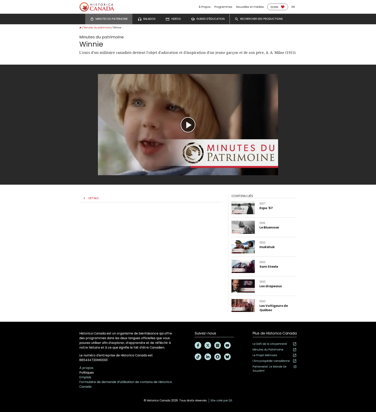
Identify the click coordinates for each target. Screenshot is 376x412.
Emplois (85, 377)
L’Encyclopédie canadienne (271, 361)
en (293, 7)
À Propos (205, 7)
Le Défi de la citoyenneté (270, 344)
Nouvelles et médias (250, 7)
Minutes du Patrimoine (268, 349)
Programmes (223, 7)
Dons (274, 7)
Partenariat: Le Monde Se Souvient (270, 369)
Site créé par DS (221, 400)
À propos (86, 368)
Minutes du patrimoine (97, 27)
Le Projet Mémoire (265, 355)
